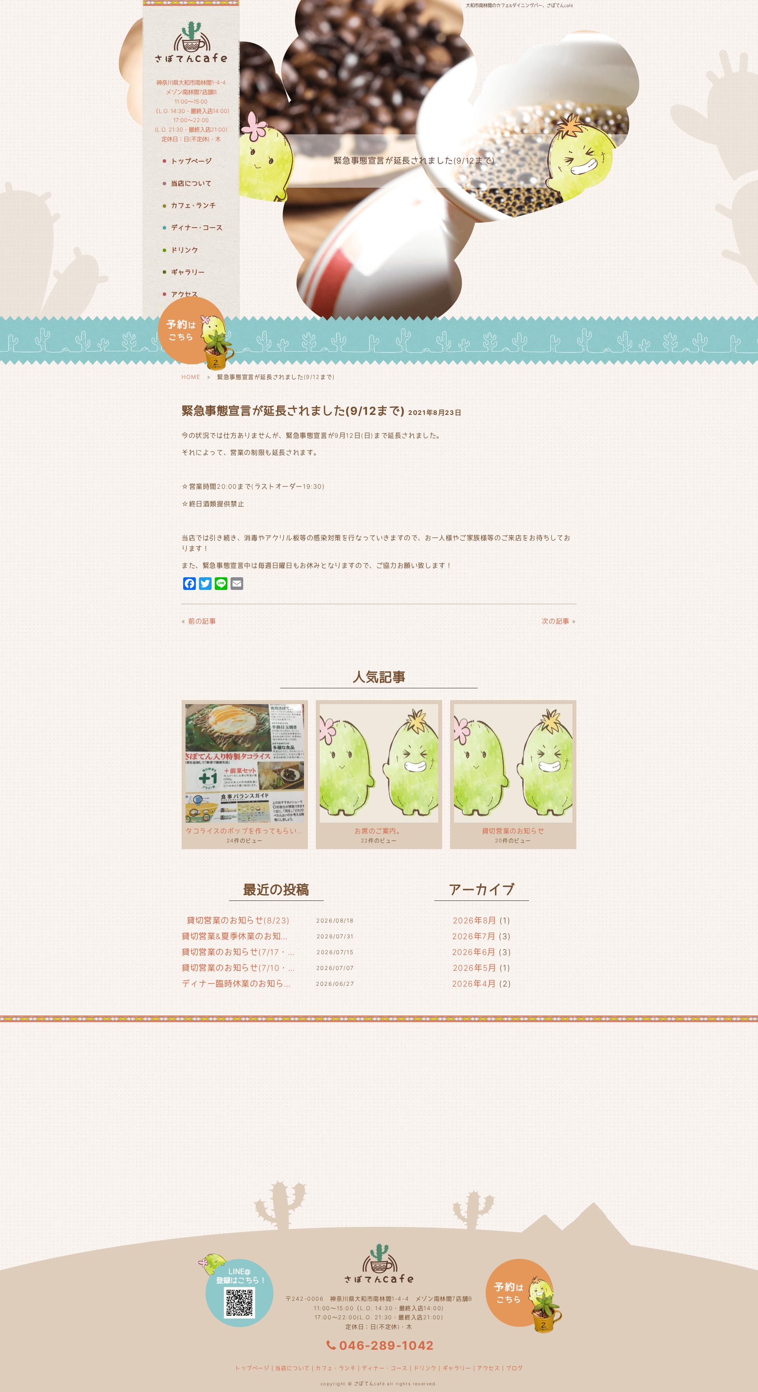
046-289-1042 (386, 1345)
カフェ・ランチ (335, 1368)
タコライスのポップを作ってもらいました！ (245, 831)
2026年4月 (474, 984)
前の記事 (202, 621)
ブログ (514, 1368)
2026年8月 (475, 920)
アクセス (488, 1368)
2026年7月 (473, 936)
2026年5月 (475, 968)
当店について (292, 1368)
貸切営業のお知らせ (513, 831)
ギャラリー (457, 1368)
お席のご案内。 (379, 831)
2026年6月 (474, 952)
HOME (191, 376)
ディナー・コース (385, 1368)
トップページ (252, 1368)
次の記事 (555, 621)
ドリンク (425, 1368)
